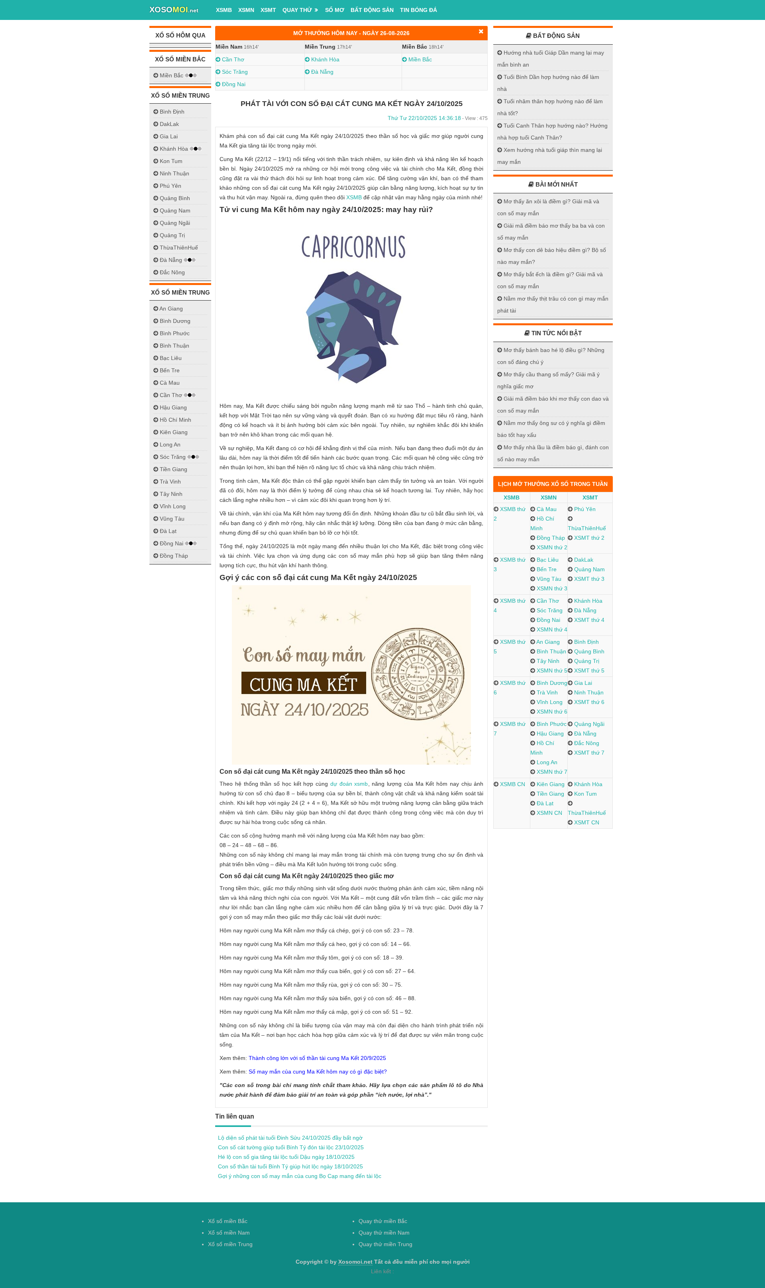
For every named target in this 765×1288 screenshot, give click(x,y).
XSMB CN (511, 784)
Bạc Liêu (547, 559)
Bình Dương (551, 683)
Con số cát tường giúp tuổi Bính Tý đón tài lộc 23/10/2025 (291, 1147)
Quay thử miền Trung (385, 1244)
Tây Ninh (547, 661)
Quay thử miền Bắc (383, 1221)
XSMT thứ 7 (588, 752)
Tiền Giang (549, 793)
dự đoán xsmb (349, 784)
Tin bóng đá (418, 10)
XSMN (246, 10)
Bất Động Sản (372, 10)
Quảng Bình (588, 651)
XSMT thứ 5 (588, 670)
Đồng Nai (232, 84)
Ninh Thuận (588, 692)
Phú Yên (584, 509)
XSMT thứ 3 (588, 579)
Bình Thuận (550, 651)
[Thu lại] (481, 31)
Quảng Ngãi (588, 724)
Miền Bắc (419, 59)
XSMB (224, 10)
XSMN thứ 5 (551, 670)
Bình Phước (551, 724)
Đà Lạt (544, 803)
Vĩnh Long (549, 702)
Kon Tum (585, 793)
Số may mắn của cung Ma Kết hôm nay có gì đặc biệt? (318, 1071)
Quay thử (297, 10)
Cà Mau (546, 509)
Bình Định (586, 642)
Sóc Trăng (234, 72)
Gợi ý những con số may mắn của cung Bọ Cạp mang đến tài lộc (299, 1176)
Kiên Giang (550, 784)
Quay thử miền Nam (384, 1232)
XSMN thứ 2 (551, 547)
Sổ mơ (334, 10)
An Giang (547, 642)
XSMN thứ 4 (551, 629)
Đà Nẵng (321, 72)
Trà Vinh (546, 692)
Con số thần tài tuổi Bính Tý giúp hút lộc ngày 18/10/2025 (290, 1166)
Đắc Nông (586, 743)
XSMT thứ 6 (588, 702)
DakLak (583, 559)
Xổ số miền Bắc (227, 1221)
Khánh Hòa (324, 59)
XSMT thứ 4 (588, 620)
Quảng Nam (589, 569)
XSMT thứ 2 (588, 538)
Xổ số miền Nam (229, 1232)
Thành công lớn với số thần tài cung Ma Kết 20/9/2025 (317, 1058)
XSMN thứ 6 (551, 711)
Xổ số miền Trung (230, 1244)
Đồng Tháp (550, 538)
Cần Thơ (232, 59)
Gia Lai (582, 683)
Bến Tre (546, 569)
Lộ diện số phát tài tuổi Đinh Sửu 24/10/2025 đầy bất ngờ (290, 1138)
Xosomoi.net (355, 1262)
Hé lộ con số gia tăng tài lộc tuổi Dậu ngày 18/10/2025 (286, 1157)
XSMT (268, 10)
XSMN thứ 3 (551, 588)
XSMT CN (586, 822)
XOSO (173, 9)
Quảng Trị (586, 661)
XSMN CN (548, 813)
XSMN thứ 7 (551, 772)
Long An (546, 762)
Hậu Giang (549, 733)
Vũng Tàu (548, 579)
